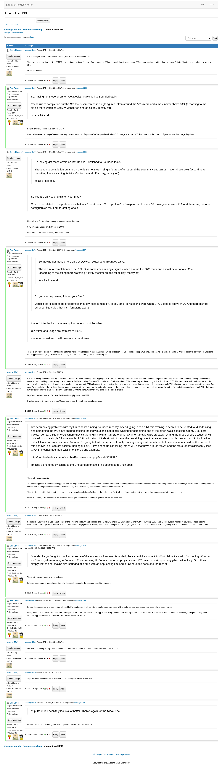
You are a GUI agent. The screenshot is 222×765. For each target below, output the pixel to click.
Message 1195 (30, 418)
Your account (108, 754)
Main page (96, 754)
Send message (13, 56)
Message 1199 (30, 545)
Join (202, 4)
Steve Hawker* (16, 50)
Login (211, 4)
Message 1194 (30, 372)
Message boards (12, 29)
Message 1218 (30, 672)
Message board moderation (13, 32)
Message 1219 (30, 703)
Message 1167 (30, 152)
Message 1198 (30, 515)
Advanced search (12, 25)
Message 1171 (30, 250)
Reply (55, 80)
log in (32, 37)
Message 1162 (30, 50)
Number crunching (32, 29)
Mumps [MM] (12, 372)
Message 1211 (30, 642)
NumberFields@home (19, 4)
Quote (62, 80)
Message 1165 (30, 88)
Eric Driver (14, 88)
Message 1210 (30, 600)
